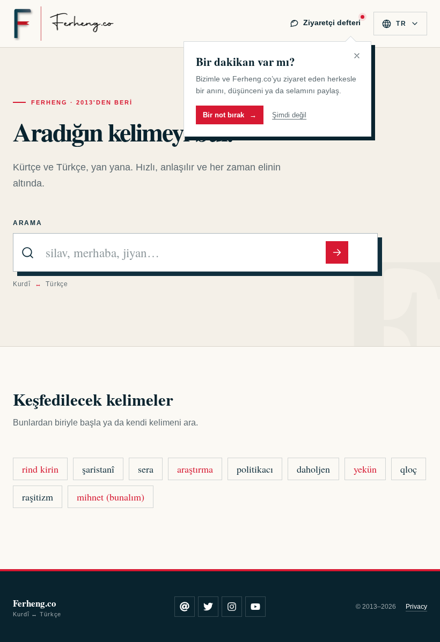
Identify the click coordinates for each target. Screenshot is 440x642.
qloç (408, 468)
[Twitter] (208, 606)
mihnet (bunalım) (110, 496)
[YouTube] (255, 606)
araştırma (195, 468)
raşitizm (37, 496)
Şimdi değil (289, 115)
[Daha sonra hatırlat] (356, 55)
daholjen (313, 468)
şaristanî (98, 468)
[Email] (184, 606)
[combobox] (183, 252)
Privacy (416, 606)
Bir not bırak (229, 115)
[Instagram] (232, 606)
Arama (27, 223)
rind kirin (40, 468)
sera (145, 468)
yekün (365, 468)
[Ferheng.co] (63, 23)
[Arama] (337, 252)
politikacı (255, 468)
